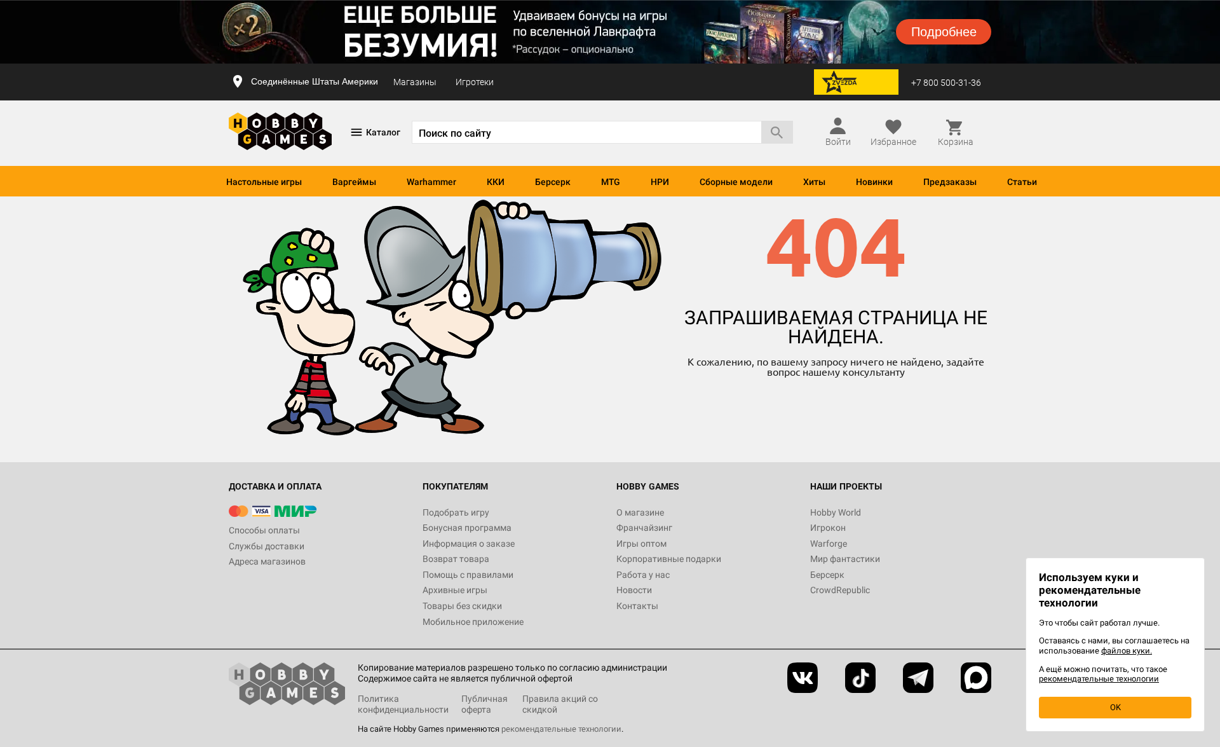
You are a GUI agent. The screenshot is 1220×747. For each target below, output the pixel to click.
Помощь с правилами (468, 575)
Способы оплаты (264, 530)
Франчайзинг (644, 528)
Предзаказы (950, 182)
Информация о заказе (469, 543)
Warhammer (431, 182)
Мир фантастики (845, 559)
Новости (634, 590)
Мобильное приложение (473, 622)
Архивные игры (455, 590)
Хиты (814, 182)
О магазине (640, 512)
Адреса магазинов (267, 561)
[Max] (976, 677)
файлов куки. (1126, 650)
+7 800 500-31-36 (946, 83)
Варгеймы (354, 182)
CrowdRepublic (840, 590)
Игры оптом (641, 543)
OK (1115, 707)
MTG (610, 182)
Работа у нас (643, 575)
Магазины (415, 82)
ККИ (496, 182)
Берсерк (553, 182)
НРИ (660, 182)
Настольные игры (264, 182)
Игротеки (475, 82)
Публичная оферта (484, 704)
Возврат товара (456, 559)
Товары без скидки (462, 606)
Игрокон (828, 528)
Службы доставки (266, 546)
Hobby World (835, 512)
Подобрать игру (456, 512)
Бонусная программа (467, 528)
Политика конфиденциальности (403, 704)
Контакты (637, 606)
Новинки (874, 182)
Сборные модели (736, 182)
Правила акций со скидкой (560, 704)
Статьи (1022, 182)
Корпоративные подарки (668, 559)
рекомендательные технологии (561, 729)
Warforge (828, 543)
